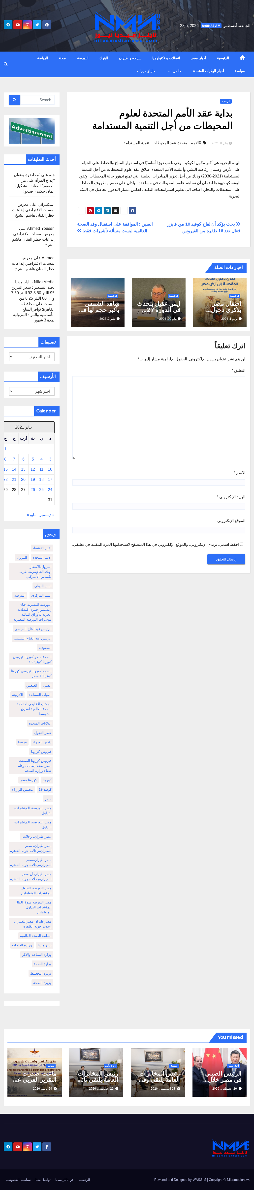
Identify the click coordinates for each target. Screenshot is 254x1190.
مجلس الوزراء (22, 789)
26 (33, 490)
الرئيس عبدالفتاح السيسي (33, 629)
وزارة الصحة (42, 964)
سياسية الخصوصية (18, 1180)
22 (5, 479)
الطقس (31, 685)
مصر (48, 799)
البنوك (103, 58)
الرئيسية (223, 58)
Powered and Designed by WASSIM (180, 1180)
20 (23, 479)
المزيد (175, 71)
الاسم (239, 473)
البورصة (83, 58)
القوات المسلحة (40, 695)
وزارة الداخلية (22, 945)
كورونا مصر (28, 780)
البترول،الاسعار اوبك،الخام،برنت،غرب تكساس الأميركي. (35, 572)
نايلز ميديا (146, 71)
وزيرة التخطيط (41, 973)
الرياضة (42, 58)
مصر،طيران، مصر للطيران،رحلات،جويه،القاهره (31, 848)
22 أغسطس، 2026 (101, 1088)
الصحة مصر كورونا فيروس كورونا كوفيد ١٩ (32, 659)
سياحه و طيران (130, 58)
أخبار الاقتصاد (42, 548)
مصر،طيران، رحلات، (37, 837)
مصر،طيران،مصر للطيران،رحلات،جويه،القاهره (31, 862)
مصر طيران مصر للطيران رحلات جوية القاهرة (33, 923)
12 (33, 469)
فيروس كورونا (41, 752)
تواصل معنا (43, 1180)
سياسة (240, 71)
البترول (22, 557)
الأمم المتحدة (42, 557)
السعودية (45, 648)
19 (33, 479)
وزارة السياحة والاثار (37, 955)
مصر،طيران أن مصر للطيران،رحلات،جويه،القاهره (31, 876)
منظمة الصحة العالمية (36, 936)
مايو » (31, 515)
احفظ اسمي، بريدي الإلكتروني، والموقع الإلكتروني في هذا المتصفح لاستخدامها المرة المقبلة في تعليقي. (155, 544)
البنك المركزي (41, 595)
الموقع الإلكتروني (231, 521)
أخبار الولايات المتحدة (208, 71)
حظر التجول (43, 733)
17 (50, 479)
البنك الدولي (43, 586)
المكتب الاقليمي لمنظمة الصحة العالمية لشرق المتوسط (34, 709)
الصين (47, 685)
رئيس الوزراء (42, 742)
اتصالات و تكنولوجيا (166, 58)
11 (41, 469)
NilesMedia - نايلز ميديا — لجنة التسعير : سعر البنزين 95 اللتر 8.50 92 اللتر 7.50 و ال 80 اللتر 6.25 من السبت (32, 293)
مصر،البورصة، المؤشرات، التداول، (33, 824)
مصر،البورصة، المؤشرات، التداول (33, 810)
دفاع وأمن (110, 1065)
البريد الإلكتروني (231, 497)
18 (41, 479)
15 (5, 469)
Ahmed (48, 258)
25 (41, 490)
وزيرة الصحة (42, 983)
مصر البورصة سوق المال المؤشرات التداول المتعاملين (33, 907)
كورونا (47, 780)
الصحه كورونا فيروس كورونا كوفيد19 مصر (31, 673)
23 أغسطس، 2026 (163, 1088)
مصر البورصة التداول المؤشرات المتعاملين (36, 890)
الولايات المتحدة (40, 723)
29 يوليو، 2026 (42, 1088)
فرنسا (22, 742)
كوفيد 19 (45, 789)
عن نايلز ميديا (64, 1180)
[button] (6, 64)
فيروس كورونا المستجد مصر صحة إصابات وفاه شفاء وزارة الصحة (35, 766)
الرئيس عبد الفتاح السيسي (33, 638)
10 (50, 469)
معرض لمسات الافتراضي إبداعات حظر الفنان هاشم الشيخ (33, 209)
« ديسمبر (47, 515)
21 (14, 479)
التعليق (238, 370)
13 (23, 469)
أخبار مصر (198, 58)
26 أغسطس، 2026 (224, 1088)
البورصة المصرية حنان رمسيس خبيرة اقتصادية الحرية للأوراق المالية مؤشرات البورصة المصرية (32, 612)
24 (50, 490)
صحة (62, 58)
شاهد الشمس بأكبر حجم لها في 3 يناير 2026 (99, 309)
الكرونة (17, 695)
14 (14, 469)
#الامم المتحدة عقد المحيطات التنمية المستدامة (162, 143)
